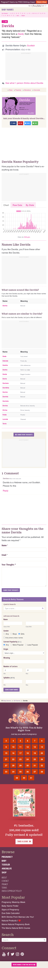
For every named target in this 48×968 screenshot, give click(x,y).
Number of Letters (10, 666)
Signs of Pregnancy (10, 909)
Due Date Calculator (11, 913)
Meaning (6, 658)
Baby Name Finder (10, 905)
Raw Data (17, 204)
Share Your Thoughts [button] (25, 435)
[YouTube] (3, 954)
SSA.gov (27, 237)
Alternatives (27, 90)
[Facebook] (8, 954)
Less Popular (32, 645)
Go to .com (37, 6)
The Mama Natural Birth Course (16, 928)
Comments (37, 90)
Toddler (6, 864)
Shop (4, 872)
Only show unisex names (14, 637)
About (4, 877)
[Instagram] (17, 954)
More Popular (18, 645)
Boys (15, 634)
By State (30, 204)
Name (4, 545)
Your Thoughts (9, 564)
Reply (5, 490)
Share (10, 90)
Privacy (5, 884)
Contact (5, 880)
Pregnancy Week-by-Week (13, 902)
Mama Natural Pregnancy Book (16, 924)
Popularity (18, 90)
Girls (22, 634)
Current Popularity (12, 641)
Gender (6, 631)
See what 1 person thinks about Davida (24, 82)
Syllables (9, 677)
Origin (5, 649)
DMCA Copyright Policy (12, 890)
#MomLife (7, 868)
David (20, 33)
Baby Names (8, 9)
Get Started (5, 13)
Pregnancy (7, 856)
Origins (23, 15)
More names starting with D (23, 965)
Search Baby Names (11, 690)
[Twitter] (12, 954)
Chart (6, 204)
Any (7, 634)
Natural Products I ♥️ (11, 920)
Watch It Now (41, 2)
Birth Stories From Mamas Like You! (18, 916)
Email (4, 554)
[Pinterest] (22, 954)
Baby (4, 860)
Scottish (31, 45)
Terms (4, 887)
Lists (17, 15)
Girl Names (17, 700)
